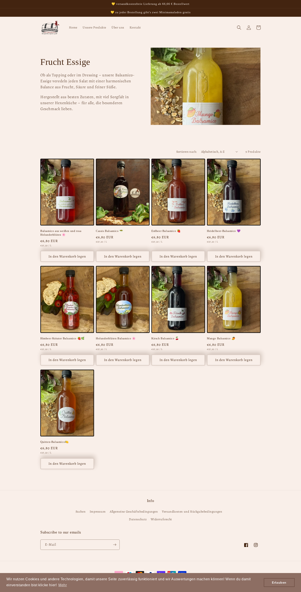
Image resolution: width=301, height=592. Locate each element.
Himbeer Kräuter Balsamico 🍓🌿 (62, 338)
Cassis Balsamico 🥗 (109, 231)
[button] (239, 27)
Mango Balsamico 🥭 (221, 338)
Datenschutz (138, 519)
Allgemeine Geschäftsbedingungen (134, 511)
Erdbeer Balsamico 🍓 (165, 231)
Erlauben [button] (279, 582)
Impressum (98, 511)
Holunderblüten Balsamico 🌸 (116, 338)
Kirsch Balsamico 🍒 (165, 338)
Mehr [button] (62, 585)
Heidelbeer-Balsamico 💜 (223, 231)
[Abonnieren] (114, 544)
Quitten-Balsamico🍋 (54, 442)
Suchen (81, 511)
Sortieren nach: (186, 152)
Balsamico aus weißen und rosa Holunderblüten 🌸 (60, 232)
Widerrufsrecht (161, 519)
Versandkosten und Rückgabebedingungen (192, 511)
